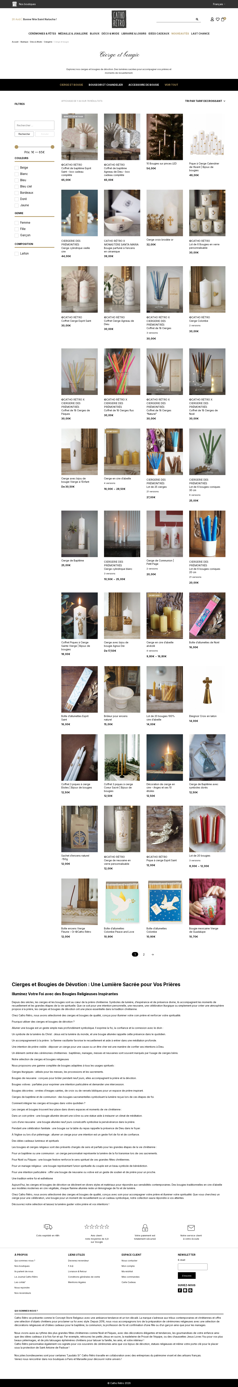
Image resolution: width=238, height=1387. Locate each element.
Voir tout (171, 84)
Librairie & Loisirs (133, 33)
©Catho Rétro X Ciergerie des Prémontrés (158, 321)
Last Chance (200, 33)
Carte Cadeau (129, 1282)
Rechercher (24, 134)
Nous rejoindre (22, 1287)
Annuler (45, 134)
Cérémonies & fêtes (42, 33)
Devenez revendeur (78, 1260)
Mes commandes (131, 1277)
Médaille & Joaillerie (73, 33)
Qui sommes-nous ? (24, 1260)
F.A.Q (70, 1266)
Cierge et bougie (71, 84)
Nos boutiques (22, 1266)
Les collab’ (20, 1282)
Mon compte (128, 1266)
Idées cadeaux (158, 33)
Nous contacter (129, 1260)
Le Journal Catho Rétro (26, 1277)
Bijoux (94, 33)
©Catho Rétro (71, 164)
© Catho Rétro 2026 (119, 1383)
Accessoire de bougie (143, 84)
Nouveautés (180, 33)
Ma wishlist (127, 1271)
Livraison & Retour (77, 1271)
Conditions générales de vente (84, 1277)
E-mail (181, 1260)
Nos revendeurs (22, 1293)
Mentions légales (77, 1282)
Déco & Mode (110, 33)
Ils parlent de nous (23, 1271)
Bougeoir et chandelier (106, 84)
